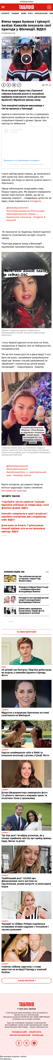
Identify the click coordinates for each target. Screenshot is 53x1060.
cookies (23, 1056)
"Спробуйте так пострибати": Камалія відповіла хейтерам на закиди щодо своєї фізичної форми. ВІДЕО (25, 504)
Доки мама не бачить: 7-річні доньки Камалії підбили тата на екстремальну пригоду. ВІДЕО (23, 528)
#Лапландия (37, 210)
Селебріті (5, 13)
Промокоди (37, 1035)
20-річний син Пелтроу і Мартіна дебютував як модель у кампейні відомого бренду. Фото (26, 672)
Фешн (23, 13)
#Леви (31, 214)
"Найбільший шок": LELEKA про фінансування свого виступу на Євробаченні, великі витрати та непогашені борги (26, 882)
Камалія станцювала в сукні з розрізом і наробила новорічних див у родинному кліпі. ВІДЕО (24, 516)
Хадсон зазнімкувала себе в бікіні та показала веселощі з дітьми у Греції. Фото (25, 754)
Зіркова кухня (41, 13)
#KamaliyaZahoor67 (17, 214)
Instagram (35, 201)
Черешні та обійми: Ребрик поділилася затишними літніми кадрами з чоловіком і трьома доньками (25, 926)
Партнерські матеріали (20, 1035)
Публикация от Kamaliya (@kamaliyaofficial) (26, 164)
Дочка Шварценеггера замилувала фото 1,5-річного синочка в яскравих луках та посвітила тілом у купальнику (24, 795)
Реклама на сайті (19, 1032)
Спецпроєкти (35, 1032)
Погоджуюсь (6, 1059)
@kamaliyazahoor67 (17, 207)
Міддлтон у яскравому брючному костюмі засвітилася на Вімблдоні (25, 714)
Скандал (15, 13)
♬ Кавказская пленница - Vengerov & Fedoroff (26, 217)
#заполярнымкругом (18, 210)
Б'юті (30, 13)
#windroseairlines (16, 472)
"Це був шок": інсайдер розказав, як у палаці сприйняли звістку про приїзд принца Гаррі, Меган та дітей (26, 838)
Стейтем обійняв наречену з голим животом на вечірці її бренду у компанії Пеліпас (23, 969)
